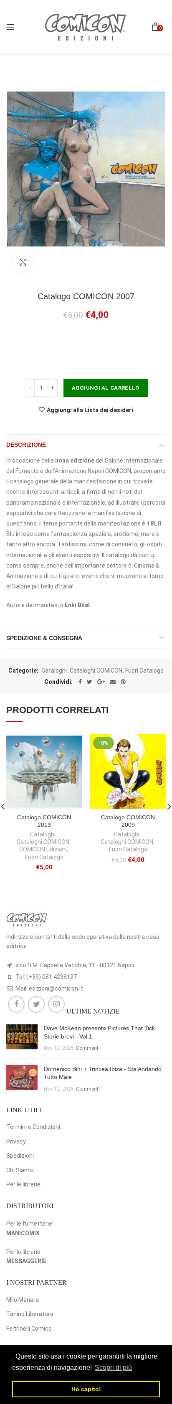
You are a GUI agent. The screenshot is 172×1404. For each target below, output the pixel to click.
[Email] (112, 681)
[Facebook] (80, 681)
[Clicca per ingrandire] (23, 262)
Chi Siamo (19, 1170)
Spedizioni (20, 1155)
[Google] (101, 681)
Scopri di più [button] (113, 1367)
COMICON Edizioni (43, 849)
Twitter (36, 1004)
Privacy (16, 1141)
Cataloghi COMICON (96, 670)
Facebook (16, 1004)
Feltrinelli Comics (29, 1328)
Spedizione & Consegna (44, 638)
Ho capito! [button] (86, 1389)
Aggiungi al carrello (105, 388)
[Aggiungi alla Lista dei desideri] (70, 745)
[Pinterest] (123, 681)
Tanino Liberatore (29, 1314)
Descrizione (26, 444)
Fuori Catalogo (144, 670)
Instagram (56, 1004)
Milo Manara (22, 1299)
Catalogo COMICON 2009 (128, 821)
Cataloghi (54, 670)
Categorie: (23, 670)
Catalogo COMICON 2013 (44, 821)
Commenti (88, 1048)
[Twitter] (89, 681)
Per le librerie (23, 1184)
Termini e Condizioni (33, 1127)
